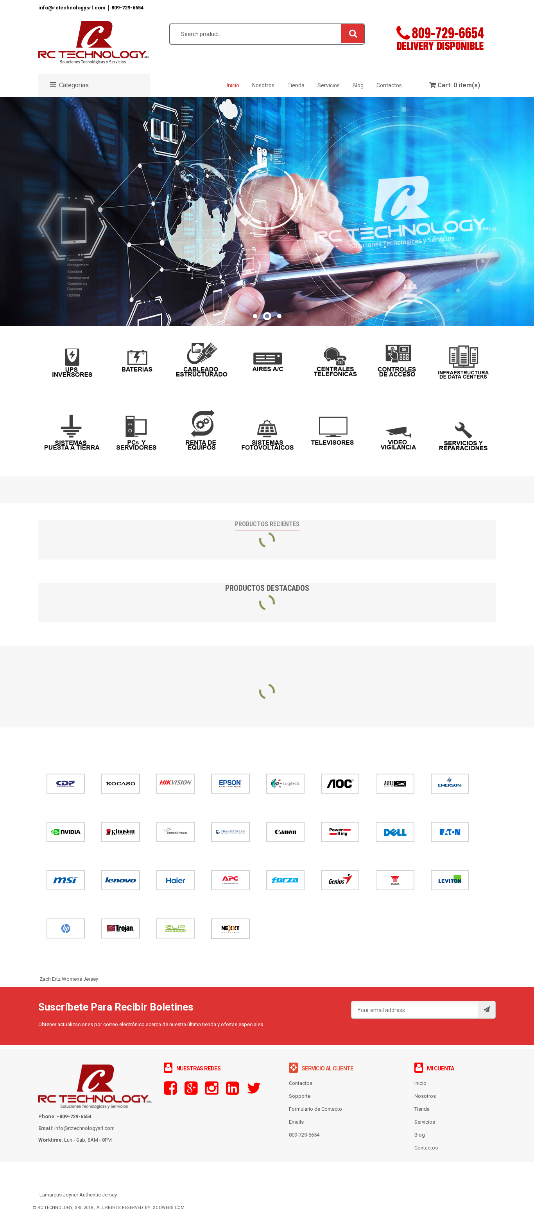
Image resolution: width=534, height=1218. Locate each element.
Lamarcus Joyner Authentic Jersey (78, 1195)
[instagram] (211, 1092)
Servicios (424, 1122)
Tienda (422, 1109)
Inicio (420, 1083)
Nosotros (425, 1096)
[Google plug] (191, 1092)
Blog (419, 1135)
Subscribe (486, 1009)
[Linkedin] (232, 1092)
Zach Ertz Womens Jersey (68, 979)
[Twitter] (254, 1092)
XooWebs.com (169, 1207)
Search (353, 33)
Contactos (426, 1148)
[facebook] (170, 1092)
